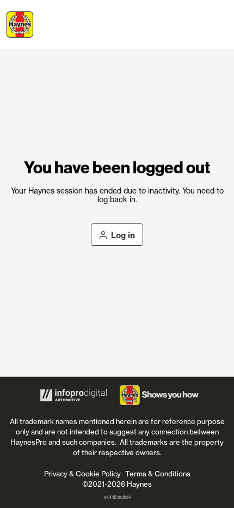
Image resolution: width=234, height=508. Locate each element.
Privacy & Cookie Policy (82, 473)
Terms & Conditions (157, 473)
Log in (123, 235)
